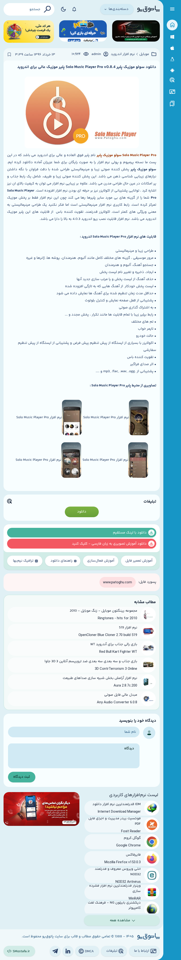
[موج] (136, 31)
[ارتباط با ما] (172, 92)
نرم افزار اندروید (123, 54)
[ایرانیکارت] (83, 31)
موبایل (144, 54)
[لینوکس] (172, 59)
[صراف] (29, 31)
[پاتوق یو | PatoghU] (148, 9)
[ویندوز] (172, 37)
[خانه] (172, 25)
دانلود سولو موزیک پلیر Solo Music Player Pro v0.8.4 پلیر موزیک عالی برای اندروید (86, 67)
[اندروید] (172, 70)
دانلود (81, 511)
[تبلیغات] (172, 80)
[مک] (172, 48)
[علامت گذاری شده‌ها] (172, 103)
